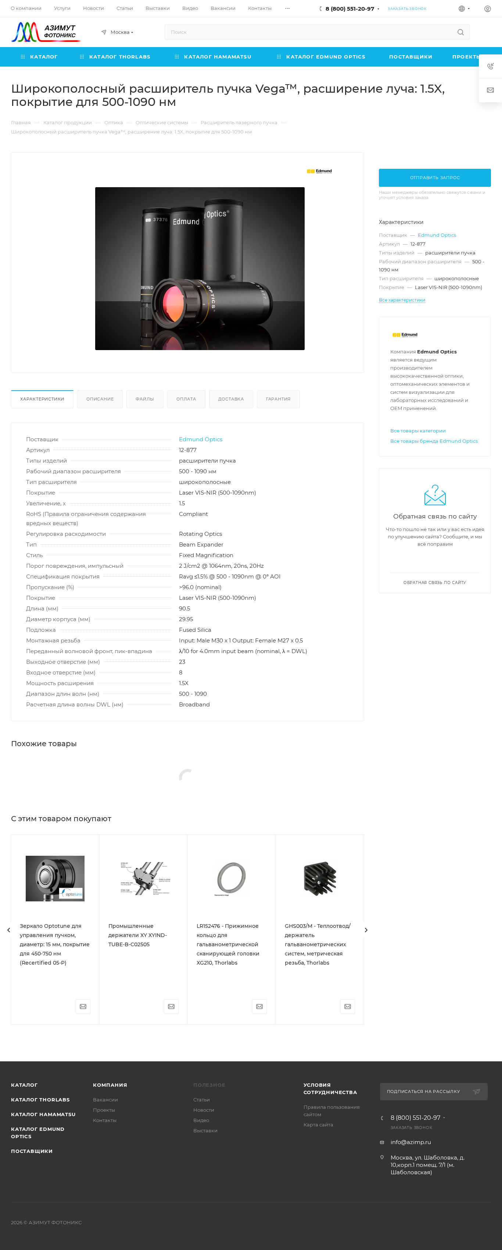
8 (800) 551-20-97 (350, 8)
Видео (201, 1120)
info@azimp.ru (411, 1142)
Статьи (201, 1100)
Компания (110, 1085)
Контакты (104, 1120)
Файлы (145, 399)
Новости (203, 1110)
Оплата (186, 399)
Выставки (205, 1130)
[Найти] (461, 32)
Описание (100, 399)
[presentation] (8, 930)
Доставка (231, 399)
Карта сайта (318, 1125)
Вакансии (105, 1100)
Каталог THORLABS (40, 1100)
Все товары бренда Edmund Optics (434, 441)
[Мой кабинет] (487, 9)
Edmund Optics (200, 439)
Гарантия (278, 399)
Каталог (24, 1085)
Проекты (104, 1110)
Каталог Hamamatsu (43, 1114)
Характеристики (42, 399)
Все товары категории (418, 431)
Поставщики (32, 1151)
